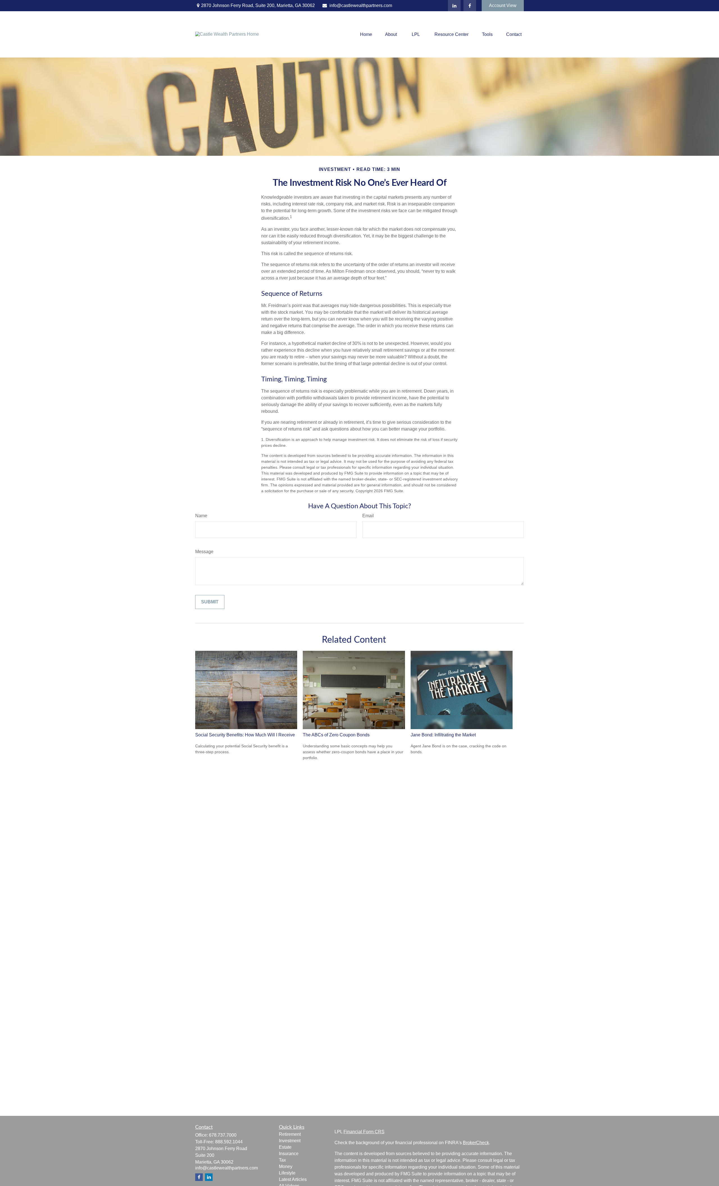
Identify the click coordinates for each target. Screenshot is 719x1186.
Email (368, 515)
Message (204, 551)
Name (201, 515)
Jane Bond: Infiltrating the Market (443, 734)
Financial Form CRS (363, 1131)
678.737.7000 (222, 1135)
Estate (285, 1147)
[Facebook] (469, 5)
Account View (503, 5)
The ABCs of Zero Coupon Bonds (336, 734)
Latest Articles (293, 1179)
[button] (366, 34)
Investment (290, 1140)
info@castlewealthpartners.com (360, 5)
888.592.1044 (229, 1141)
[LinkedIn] (454, 5)
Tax (282, 1160)
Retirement (290, 1134)
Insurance (289, 1153)
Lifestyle (287, 1173)
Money (285, 1166)
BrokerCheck (476, 1142)
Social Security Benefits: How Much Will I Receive (245, 734)
